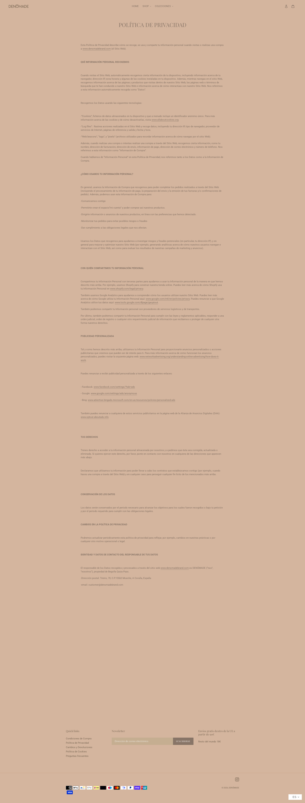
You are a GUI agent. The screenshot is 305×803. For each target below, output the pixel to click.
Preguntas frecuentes (77, 756)
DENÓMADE (234, 788)
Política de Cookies (76, 751)
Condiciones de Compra (79, 738)
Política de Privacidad (77, 742)
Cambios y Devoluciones (79, 747)
